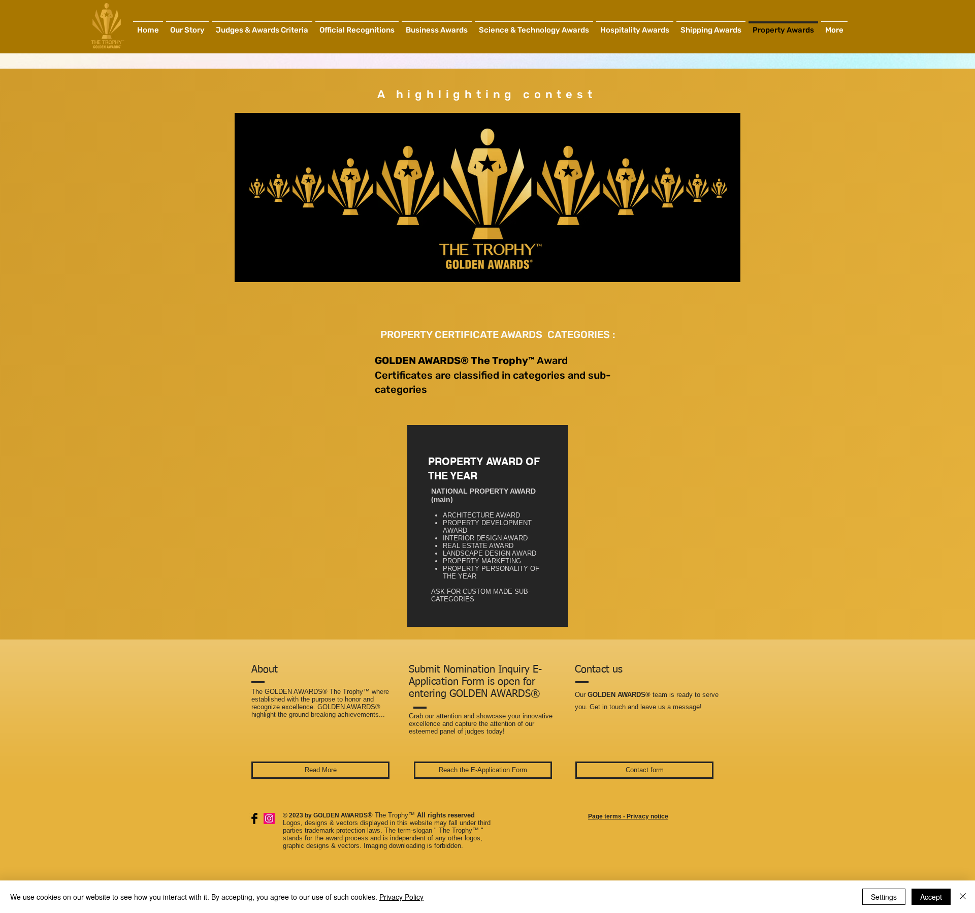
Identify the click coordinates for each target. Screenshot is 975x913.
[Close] (963, 897)
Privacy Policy (401, 897)
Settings (884, 897)
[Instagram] (269, 818)
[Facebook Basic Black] (254, 818)
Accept (931, 897)
